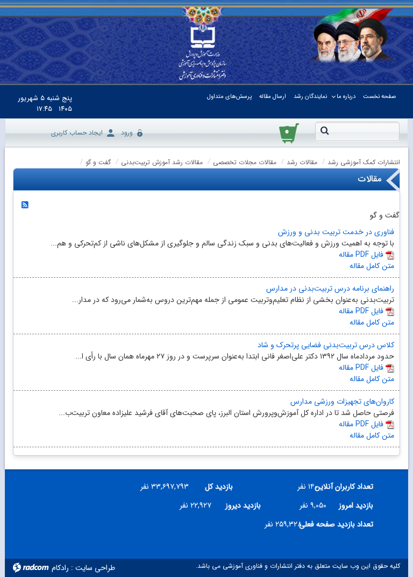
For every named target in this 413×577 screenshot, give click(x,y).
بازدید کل (219, 486)
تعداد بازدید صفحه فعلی (342, 524)
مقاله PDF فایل (361, 255)
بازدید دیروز (243, 505)
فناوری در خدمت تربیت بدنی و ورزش (336, 232)
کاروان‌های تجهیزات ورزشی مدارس (342, 401)
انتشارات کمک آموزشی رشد (363, 162)
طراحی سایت (95, 568)
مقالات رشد (302, 162)
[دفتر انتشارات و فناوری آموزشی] (203, 52)
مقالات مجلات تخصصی (244, 162)
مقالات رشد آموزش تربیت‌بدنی (162, 162)
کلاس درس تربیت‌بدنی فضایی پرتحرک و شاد (326, 345)
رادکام (60, 568)
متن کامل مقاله (372, 266)
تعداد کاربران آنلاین (350, 486)
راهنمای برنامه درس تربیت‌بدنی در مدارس (330, 288)
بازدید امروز (356, 505)
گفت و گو (98, 162)
